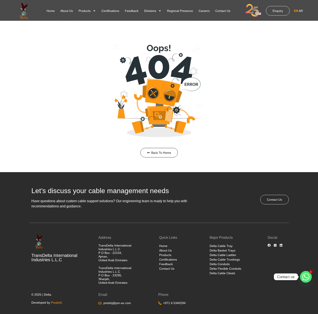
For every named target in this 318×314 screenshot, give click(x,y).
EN (296, 11)
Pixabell (56, 302)
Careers (204, 11)
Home (51, 11)
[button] (298, 10)
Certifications (110, 11)
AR (301, 11)
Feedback (131, 11)
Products (85, 11)
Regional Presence (180, 11)
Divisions (150, 11)
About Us (66, 11)
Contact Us (222, 11)
